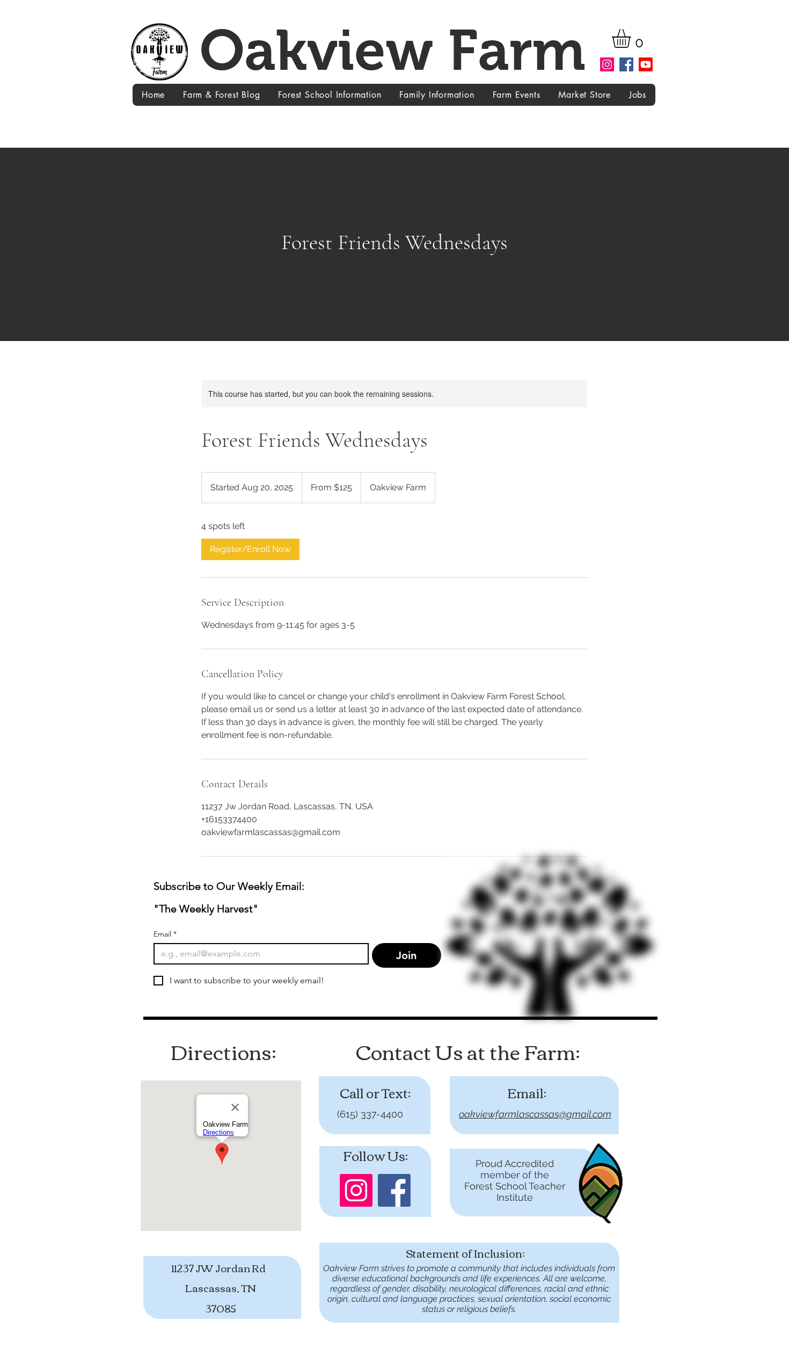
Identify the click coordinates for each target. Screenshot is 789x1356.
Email (165, 934)
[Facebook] (626, 64)
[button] (632, 38)
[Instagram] (607, 64)
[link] (250, 549)
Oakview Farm (393, 50)
